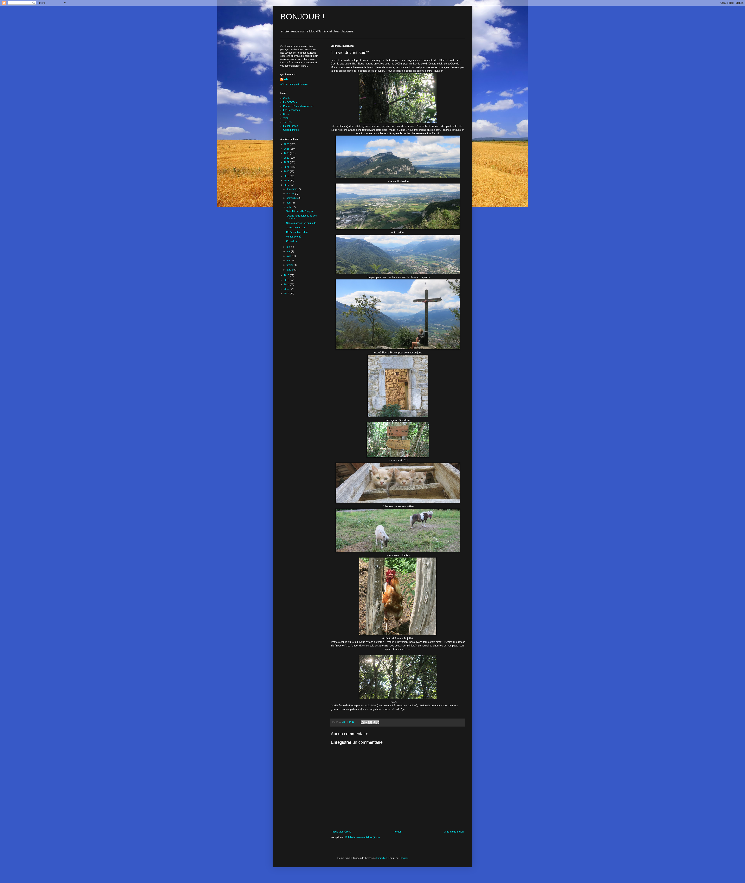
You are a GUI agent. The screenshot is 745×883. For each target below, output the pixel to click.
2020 (287, 171)
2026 (287, 144)
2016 (287, 275)
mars (289, 260)
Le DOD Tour (290, 102)
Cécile (286, 98)
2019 (287, 176)
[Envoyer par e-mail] (363, 722)
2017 (287, 185)
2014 (287, 284)
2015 (287, 280)
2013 (287, 289)
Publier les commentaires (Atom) (362, 837)
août (289, 202)
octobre (291, 193)
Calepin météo (291, 130)
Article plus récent (341, 831)
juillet (290, 207)
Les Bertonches (291, 110)
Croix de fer (292, 241)
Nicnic (286, 114)
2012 (287, 293)
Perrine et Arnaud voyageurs (298, 106)
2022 (287, 162)
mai (289, 251)
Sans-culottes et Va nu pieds (301, 223)
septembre (292, 198)
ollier (287, 79)
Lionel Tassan (290, 126)
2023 (287, 158)
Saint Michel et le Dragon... (300, 211)
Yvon (285, 118)
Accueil (397, 831)
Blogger (404, 858)
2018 (287, 180)
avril (289, 256)
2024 (287, 153)
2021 (287, 167)
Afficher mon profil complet (294, 84)
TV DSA (287, 122)
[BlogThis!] (366, 722)
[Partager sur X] (370, 722)
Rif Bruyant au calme (297, 232)
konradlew (381, 858)
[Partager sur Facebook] (374, 722)
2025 (287, 148)
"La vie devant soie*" (297, 227)
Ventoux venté (293, 236)
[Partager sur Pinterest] (377, 722)
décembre (292, 189)
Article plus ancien (454, 831)
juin (289, 247)
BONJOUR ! (302, 16)
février (290, 265)
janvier (290, 269)
